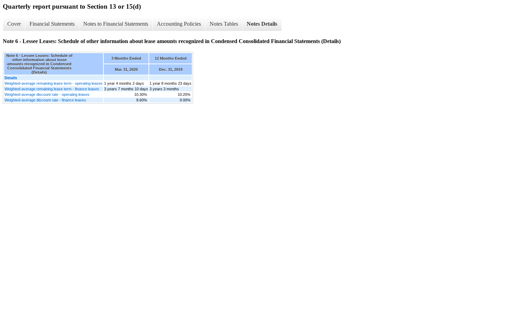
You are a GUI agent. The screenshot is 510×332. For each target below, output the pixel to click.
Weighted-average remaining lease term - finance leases (52, 89)
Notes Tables (224, 24)
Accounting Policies (179, 24)
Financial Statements (52, 24)
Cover (14, 24)
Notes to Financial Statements (115, 24)
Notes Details (262, 24)
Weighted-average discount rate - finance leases (45, 100)
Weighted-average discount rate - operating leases (47, 94)
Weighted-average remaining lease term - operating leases (54, 83)
